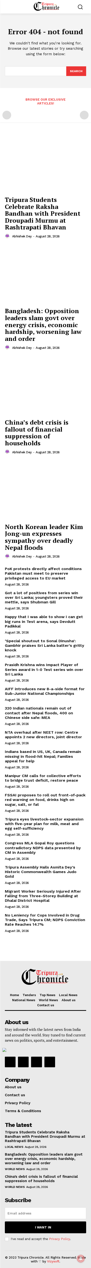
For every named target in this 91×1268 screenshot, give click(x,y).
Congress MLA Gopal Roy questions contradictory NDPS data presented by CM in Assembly (43, 848)
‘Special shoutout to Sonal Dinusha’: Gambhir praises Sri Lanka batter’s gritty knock (44, 645)
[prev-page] (6, 115)
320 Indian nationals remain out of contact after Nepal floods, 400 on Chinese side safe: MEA (39, 713)
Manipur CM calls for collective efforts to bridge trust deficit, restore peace (43, 778)
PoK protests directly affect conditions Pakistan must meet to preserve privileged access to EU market (43, 573)
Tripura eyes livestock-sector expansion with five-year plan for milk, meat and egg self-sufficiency (44, 824)
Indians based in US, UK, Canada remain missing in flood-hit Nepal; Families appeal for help (43, 756)
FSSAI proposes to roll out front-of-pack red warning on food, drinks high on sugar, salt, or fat (45, 799)
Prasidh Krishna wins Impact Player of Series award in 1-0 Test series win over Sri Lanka (44, 669)
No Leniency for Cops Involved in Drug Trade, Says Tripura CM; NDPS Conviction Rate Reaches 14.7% (45, 920)
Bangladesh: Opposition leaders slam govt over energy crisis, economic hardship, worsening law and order (43, 324)
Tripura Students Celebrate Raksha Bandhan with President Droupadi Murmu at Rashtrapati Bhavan (42, 213)
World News (15, 1169)
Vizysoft (53, 1261)
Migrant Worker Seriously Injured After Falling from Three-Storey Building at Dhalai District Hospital (43, 896)
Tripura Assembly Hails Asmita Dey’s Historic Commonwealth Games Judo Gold (40, 872)
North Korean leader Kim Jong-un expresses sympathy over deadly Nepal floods (44, 537)
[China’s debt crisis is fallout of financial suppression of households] (45, 385)
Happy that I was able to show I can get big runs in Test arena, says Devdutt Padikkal (44, 621)
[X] (36, 1062)
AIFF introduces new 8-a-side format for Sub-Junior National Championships (45, 691)
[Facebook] (10, 1062)
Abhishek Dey (22, 236)
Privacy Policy (59, 1239)
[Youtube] (49, 1062)
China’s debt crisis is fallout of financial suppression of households (36, 432)
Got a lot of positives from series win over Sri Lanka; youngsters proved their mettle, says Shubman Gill (44, 597)
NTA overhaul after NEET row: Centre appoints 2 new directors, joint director (43, 734)
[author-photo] (8, 236)
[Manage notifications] (81, 1258)
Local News (14, 1147)
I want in (43, 1227)
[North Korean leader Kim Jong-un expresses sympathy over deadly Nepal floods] (45, 490)
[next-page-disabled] (84, 115)
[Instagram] (23, 1062)
